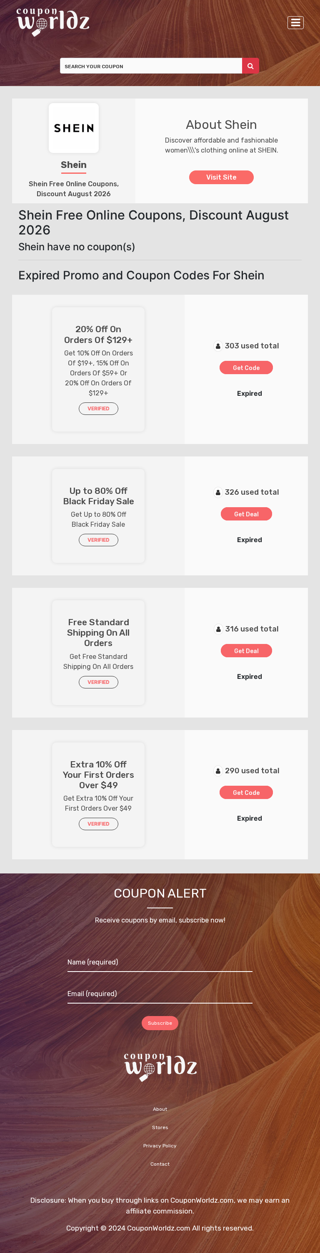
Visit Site (221, 177)
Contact (160, 1164)
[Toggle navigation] (296, 22)
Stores (160, 1127)
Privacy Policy (160, 1146)
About (160, 1109)
